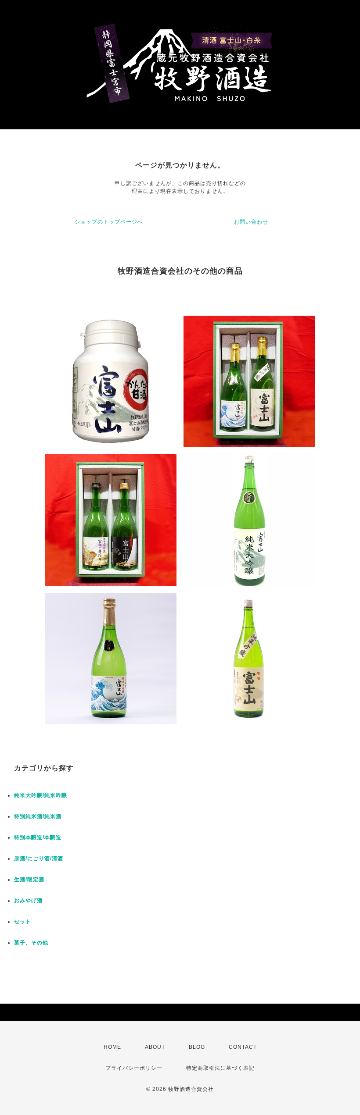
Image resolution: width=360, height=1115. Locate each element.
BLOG (197, 1047)
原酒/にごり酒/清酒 (38, 858)
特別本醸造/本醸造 (37, 837)
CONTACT (243, 1047)
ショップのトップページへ (109, 222)
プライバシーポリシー (133, 1068)
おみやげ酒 (28, 901)
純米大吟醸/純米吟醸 (40, 795)
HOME (112, 1047)
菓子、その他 (31, 943)
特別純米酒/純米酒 (37, 816)
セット (22, 922)
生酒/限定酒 (29, 879)
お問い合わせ (251, 222)
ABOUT (155, 1047)
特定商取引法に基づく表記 (220, 1068)
